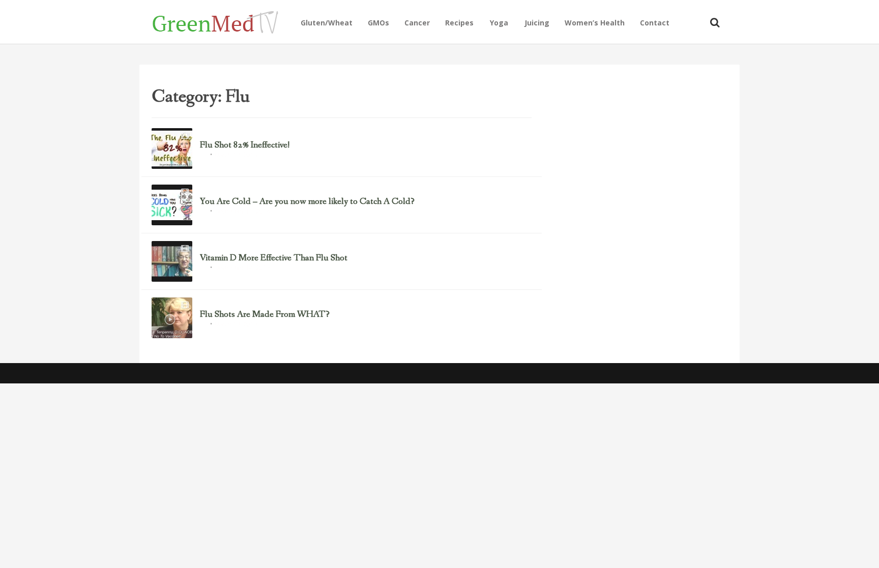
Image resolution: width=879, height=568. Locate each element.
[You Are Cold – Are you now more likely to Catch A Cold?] (172, 205)
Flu (203, 155)
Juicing (536, 22)
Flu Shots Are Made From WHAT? (265, 315)
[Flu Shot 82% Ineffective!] (172, 148)
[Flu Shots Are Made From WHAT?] (172, 317)
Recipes (459, 22)
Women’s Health (595, 22)
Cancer (417, 22)
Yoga (499, 22)
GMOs (378, 22)
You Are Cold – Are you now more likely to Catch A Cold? (307, 202)
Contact (654, 22)
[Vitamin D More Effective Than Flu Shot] (172, 261)
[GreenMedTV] (222, 21)
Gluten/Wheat (327, 22)
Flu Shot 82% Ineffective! (245, 145)
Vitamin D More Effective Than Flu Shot (273, 258)
